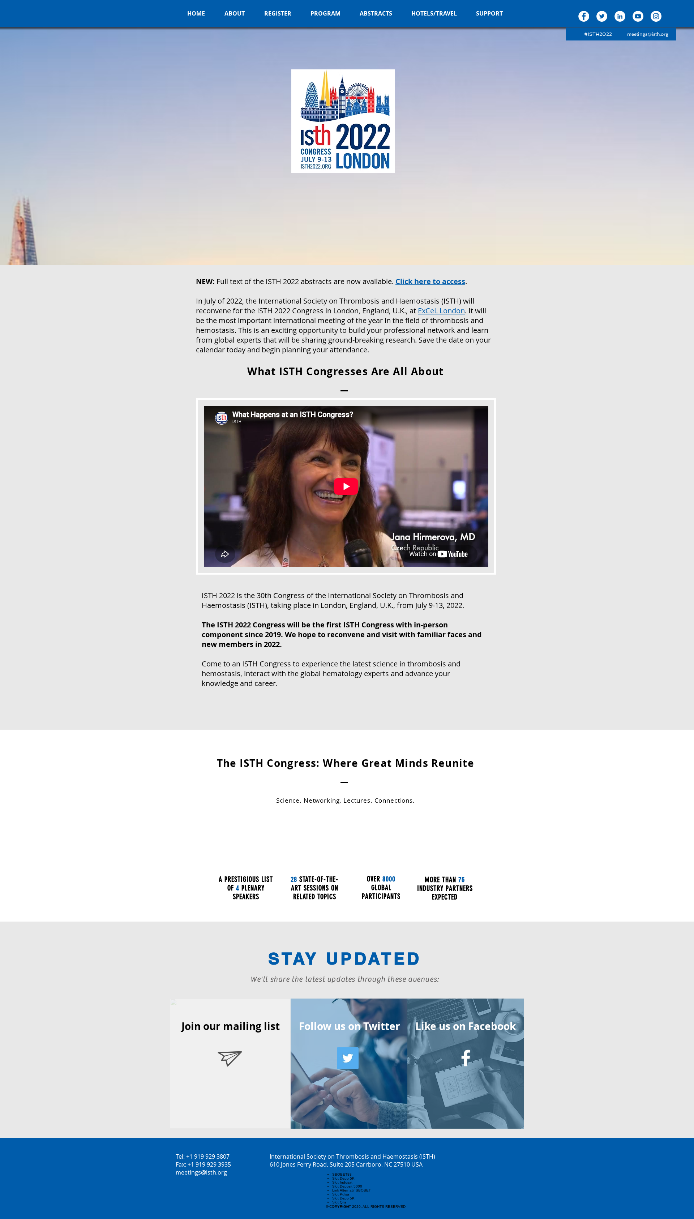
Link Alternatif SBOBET (351, 1190)
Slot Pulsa (340, 1194)
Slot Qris (339, 1202)
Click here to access (430, 281)
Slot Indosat (342, 1182)
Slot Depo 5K (343, 1178)
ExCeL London (441, 311)
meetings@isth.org (647, 34)
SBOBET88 (342, 1174)
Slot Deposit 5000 (347, 1186)
